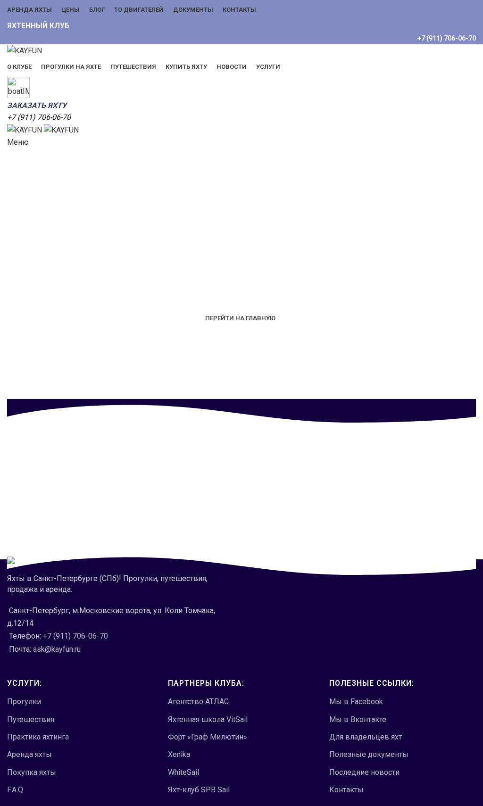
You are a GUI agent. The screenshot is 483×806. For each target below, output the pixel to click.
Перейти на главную (240, 318)
